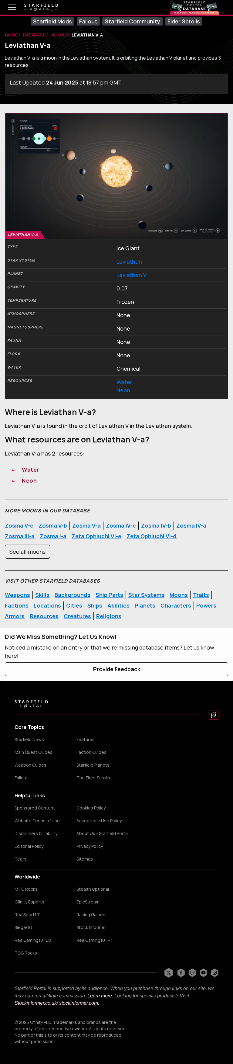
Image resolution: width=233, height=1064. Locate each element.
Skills (42, 594)
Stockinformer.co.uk (36, 1003)
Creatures (77, 616)
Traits (201, 594)
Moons (179, 594)
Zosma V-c (19, 525)
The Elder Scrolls (93, 778)
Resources (44, 616)
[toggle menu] (7, 7)
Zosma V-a (86, 525)
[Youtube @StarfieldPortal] (203, 973)
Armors (15, 616)
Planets (145, 605)
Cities (74, 605)
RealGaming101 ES (33, 940)
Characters (175, 605)
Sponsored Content (35, 808)
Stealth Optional (92, 889)
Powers (206, 605)
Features (85, 739)
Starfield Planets (93, 765)
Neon (123, 390)
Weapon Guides (30, 765)
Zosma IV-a (191, 525)
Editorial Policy (29, 846)
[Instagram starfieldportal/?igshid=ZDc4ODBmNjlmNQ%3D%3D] (214, 973)
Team (20, 859)
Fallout (88, 21)
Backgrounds (72, 594)
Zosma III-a (20, 536)
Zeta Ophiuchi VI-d (152, 536)
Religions (108, 616)
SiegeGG (23, 927)
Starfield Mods (52, 21)
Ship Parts (109, 594)
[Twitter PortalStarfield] (169, 973)
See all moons (27, 551)
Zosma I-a (53, 536)
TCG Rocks (26, 953)
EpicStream (88, 902)
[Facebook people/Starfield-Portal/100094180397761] (181, 973)
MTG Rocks (26, 889)
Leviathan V (131, 275)
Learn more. (100, 995)
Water (124, 382)
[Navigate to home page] (41, 7)
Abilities (118, 605)
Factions (17, 605)
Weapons (17, 594)
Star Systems (146, 594)
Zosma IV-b (156, 525)
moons (58, 35)
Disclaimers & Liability (36, 833)
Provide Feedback (116, 669)
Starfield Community (132, 21)
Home (12, 35)
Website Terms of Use (37, 820)
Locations (47, 605)
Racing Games (90, 914)
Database (34, 35)
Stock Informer (91, 927)
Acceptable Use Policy (99, 820)
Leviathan (129, 261)
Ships (94, 605)
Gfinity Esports (29, 902)
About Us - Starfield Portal (102, 833)
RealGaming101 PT (94, 940)
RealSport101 (28, 914)
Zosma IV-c (121, 525)
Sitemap (84, 859)
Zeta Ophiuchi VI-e (96, 536)
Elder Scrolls (183, 21)
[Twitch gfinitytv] (192, 973)
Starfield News (29, 739)
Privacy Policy (89, 846)
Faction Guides (91, 752)
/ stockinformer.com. (78, 1003)
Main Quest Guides (33, 752)
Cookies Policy (91, 808)
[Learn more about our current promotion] (194, 7)
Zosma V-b (53, 525)
